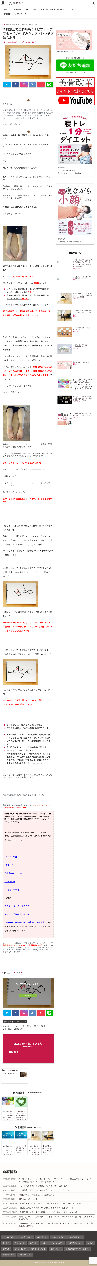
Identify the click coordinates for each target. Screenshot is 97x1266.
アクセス (6, 1243)
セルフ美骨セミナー (75, 1243)
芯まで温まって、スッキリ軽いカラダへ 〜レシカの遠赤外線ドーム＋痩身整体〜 (82, 295)
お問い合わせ (20, 14)
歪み (36, 1026)
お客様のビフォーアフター (15, 1022)
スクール (17, 9)
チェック (20, 1026)
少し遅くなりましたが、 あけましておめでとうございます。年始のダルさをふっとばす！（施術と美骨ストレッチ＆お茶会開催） (82, 262)
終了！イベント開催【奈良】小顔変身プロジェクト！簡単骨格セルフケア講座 (82, 398)
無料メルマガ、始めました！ (82, 362)
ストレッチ (9, 1026)
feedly (29, 995)
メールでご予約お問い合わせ (16, 914)
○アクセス (8, 865)
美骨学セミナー (8, 1255)
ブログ (71, 9)
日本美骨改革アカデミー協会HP (77, 1249)
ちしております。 (25, 922)
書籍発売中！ (62, 167)
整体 (29, 1026)
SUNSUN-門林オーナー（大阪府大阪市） (17, 1237)
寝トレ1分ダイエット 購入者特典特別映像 (30, 1249)
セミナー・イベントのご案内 (52, 9)
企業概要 (7, 14)
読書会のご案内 (25, 1255)
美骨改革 (43, 1263)
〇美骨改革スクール (13, 873)
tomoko (13, 1051)
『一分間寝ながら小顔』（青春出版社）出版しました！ (82, 414)
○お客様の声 (9, 882)
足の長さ (8, 1029)
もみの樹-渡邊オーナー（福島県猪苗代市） (67, 1237)
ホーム (6, 9)
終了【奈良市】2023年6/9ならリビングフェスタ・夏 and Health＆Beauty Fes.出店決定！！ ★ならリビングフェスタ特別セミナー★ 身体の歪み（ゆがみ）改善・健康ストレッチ (83, 385)
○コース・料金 (10, 857)
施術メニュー (30, 9)
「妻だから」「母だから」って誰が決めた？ (82, 345)
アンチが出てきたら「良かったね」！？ (82, 328)
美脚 (43, 1026)
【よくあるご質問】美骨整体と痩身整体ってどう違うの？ (82, 277)
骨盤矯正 (19, 1029)
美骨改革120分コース (42, 805)
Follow (28, 990)
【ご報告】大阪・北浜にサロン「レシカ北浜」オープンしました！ (82, 312)
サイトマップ (19, 1243)
